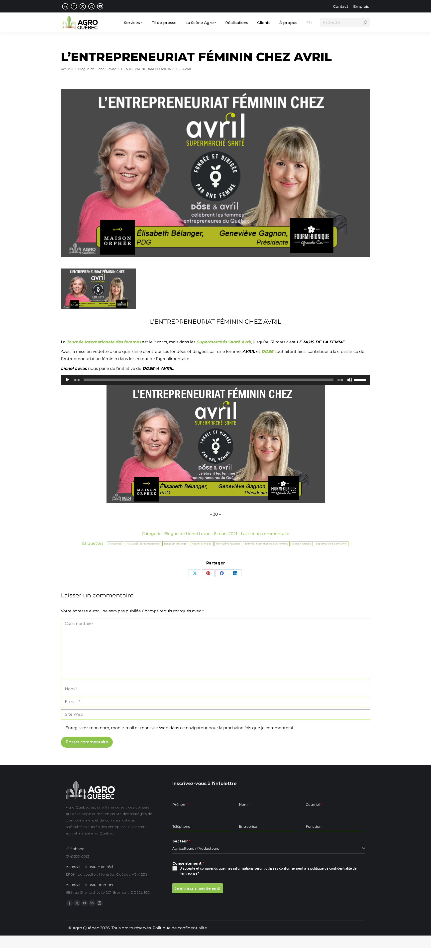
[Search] (365, 22)
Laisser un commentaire (265, 533)
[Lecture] (67, 379)
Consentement (188, 863)
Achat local (115, 543)
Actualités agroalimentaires (143, 543)
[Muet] (349, 379)
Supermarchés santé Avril (331, 543)
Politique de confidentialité (180, 928)
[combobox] (268, 848)
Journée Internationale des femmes (266, 543)
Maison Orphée (301, 543)
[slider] (361, 379)
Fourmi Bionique (202, 543)
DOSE (267, 351)
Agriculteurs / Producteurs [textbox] (195, 848)
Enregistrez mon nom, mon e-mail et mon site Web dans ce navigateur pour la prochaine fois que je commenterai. (179, 727)
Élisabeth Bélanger (175, 543)
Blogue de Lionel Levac (187, 533)
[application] (215, 380)
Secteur (181, 841)
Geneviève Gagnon (228, 543)
